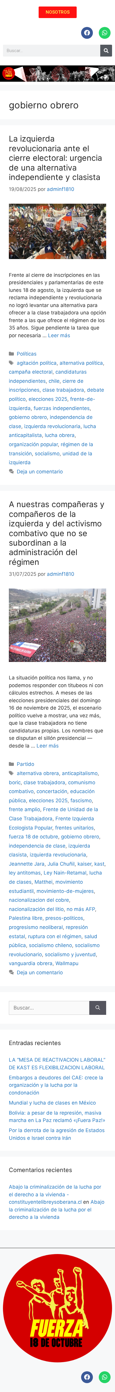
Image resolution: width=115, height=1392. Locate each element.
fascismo (81, 800)
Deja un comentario (40, 472)
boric (15, 782)
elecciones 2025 (48, 399)
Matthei (43, 882)
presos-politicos (64, 918)
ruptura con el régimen (54, 936)
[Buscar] (97, 1008)
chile (54, 381)
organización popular (33, 444)
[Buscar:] (49, 1008)
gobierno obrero (28, 417)
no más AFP (81, 909)
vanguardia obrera (30, 963)
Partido (25, 764)
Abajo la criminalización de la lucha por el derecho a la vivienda (56, 1209)
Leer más (59, 335)
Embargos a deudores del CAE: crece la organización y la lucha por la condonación (56, 1085)
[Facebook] (87, 33)
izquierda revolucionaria (52, 426)
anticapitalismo (80, 773)
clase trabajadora (63, 390)
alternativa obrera (38, 773)
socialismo (47, 454)
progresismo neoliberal (36, 927)
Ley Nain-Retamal (65, 873)
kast (99, 864)
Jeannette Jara (27, 864)
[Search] (106, 51)
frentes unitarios (74, 828)
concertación (52, 791)
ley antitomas (25, 873)
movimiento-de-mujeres (65, 891)
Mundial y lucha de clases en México (52, 1103)
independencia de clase (37, 846)
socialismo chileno (50, 945)
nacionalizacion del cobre (39, 900)
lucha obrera (60, 435)
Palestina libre (25, 918)
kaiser (84, 864)
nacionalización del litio (36, 909)
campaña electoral (30, 372)
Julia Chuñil (61, 864)
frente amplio (24, 809)
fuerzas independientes (62, 408)
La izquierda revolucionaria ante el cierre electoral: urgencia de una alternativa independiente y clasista (55, 158)
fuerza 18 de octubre (33, 837)
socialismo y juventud (70, 954)
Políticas (27, 354)
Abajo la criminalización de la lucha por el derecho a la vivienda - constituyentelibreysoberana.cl (55, 1194)
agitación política (37, 363)
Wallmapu (66, 963)
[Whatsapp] (105, 33)
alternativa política (81, 363)
